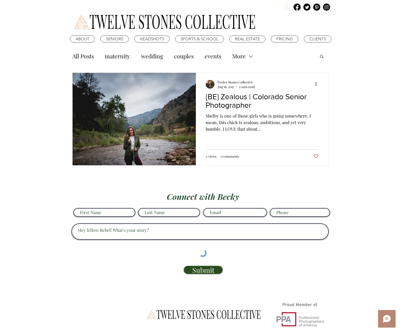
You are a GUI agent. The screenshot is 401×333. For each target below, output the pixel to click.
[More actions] (318, 84)
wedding (152, 56)
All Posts (83, 56)
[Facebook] (297, 7)
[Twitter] (306, 7)
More (239, 56)
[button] (321, 57)
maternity (117, 56)
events (213, 56)
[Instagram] (326, 7)
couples (184, 56)
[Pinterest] (316, 7)
